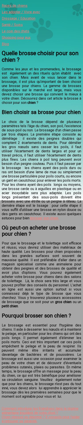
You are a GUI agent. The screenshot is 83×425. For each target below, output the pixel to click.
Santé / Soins (12, 25)
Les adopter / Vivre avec (21, 12)
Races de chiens (14, 6)
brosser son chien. (44, 218)
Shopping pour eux (16, 37)
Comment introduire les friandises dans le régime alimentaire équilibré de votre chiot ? (40, 410)
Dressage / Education (18, 18)
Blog (5, 44)
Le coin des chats (15, 31)
